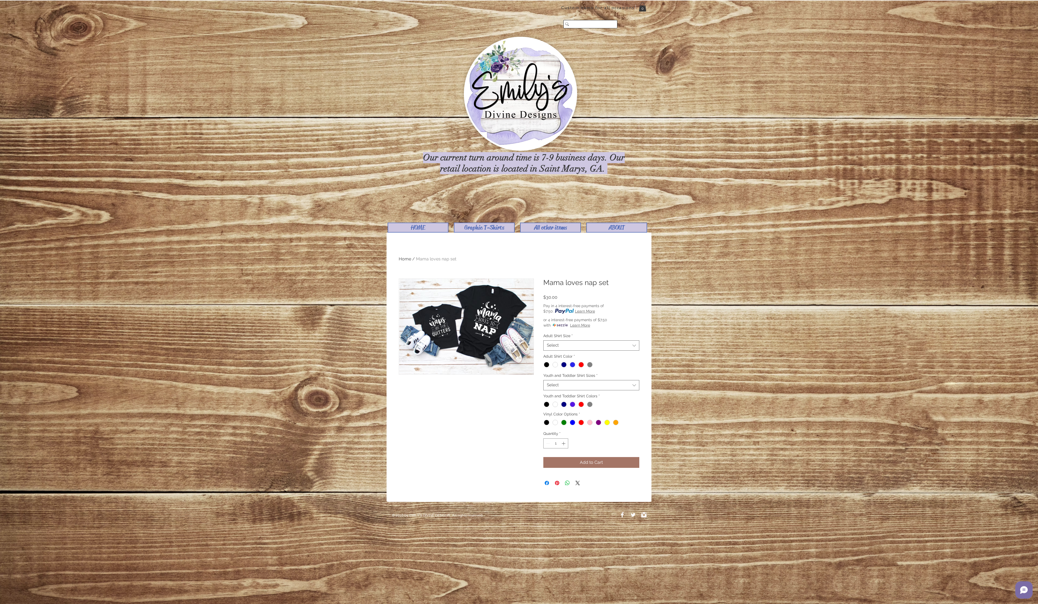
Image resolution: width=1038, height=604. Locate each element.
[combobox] (591, 345)
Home (405, 258)
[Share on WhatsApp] (567, 483)
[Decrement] (547, 443)
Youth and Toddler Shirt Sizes (570, 375)
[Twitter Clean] (633, 515)
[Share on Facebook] (547, 483)
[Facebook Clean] (622, 515)
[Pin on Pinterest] (557, 483)
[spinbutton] (556, 443)
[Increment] (564, 443)
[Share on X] (577, 483)
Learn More (585, 311)
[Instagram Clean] (644, 515)
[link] (642, 6)
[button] (484, 228)
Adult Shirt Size (558, 336)
